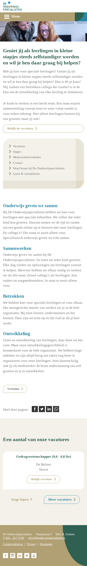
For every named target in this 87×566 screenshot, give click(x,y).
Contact (18, 162)
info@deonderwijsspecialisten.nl (46, 537)
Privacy (31, 544)
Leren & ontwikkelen (26, 173)
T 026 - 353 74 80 (13, 537)
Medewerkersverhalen (27, 157)
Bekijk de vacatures (20, 128)
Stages (17, 151)
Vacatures (19, 146)
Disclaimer (46, 544)
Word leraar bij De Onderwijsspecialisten (39, 168)
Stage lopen (19, 499)
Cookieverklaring (13, 544)
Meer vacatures (60, 499)
